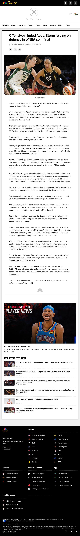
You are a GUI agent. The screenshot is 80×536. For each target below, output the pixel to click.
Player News (21, 25)
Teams (30, 25)
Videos (68, 25)
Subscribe (7, 448)
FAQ (27, 519)
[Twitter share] (15, 49)
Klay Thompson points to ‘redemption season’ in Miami (37, 399)
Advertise (5, 519)
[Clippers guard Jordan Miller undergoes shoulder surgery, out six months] (9, 364)
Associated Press (21, 384)
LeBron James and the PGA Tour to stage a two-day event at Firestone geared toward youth (43, 382)
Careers (11, 519)
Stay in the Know (8, 438)
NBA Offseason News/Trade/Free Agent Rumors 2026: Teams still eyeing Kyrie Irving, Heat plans (44, 409)
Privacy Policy (58, 519)
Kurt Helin (14, 44)
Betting (45, 25)
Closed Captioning (19, 519)
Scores (13, 25)
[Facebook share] (10, 49)
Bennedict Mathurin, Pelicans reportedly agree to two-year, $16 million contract (43, 373)
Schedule (6, 25)
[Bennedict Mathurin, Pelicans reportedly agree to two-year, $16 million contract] (9, 373)
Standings (53, 25)
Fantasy (38, 25)
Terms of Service (29, 521)
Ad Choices (50, 519)
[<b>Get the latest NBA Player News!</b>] (40, 323)
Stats (59, 25)
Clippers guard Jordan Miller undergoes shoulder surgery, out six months (44, 362)
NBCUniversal (13, 524)
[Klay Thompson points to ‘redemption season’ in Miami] (9, 401)
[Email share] (19, 49)
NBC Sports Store (34, 519)
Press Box (42, 519)
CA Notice (21, 521)
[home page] (10, 3)
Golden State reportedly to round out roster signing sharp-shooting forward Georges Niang (45, 391)
